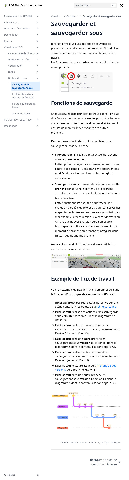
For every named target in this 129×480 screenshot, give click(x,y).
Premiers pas (11, 22)
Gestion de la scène (19, 59)
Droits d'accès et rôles (16, 28)
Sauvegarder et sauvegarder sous (22, 86)
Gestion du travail (18, 78)
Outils (11, 71)
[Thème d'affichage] (38, 475)
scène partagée (106, 306)
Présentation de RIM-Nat (18, 16)
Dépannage (10, 125)
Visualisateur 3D (13, 47)
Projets (8, 41)
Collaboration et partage (18, 119)
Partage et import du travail (24, 105)
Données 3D (11, 34)
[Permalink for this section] (116, 102)
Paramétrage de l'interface (23, 53)
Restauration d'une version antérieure (23, 95)
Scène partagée (21, 113)
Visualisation (15, 65)
